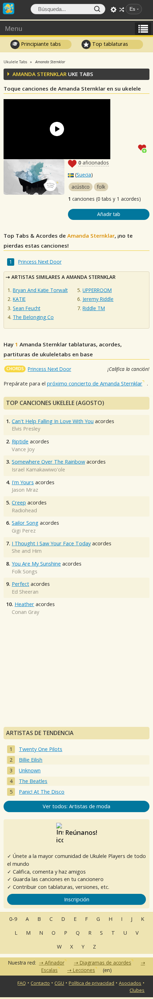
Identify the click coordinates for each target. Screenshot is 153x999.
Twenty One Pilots (40, 749)
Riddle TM (94, 308)
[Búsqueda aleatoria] (122, 9)
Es (132, 9)
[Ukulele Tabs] (8, 7)
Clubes (137, 990)
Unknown (30, 770)
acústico (81, 186)
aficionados (93, 162)
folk (101, 186)
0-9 (13, 919)
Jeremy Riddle (98, 299)
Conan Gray (25, 612)
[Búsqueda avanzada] (113, 9)
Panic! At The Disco (41, 791)
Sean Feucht (26, 308)
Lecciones (84, 970)
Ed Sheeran (25, 591)
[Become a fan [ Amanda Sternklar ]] (143, 148)
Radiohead (24, 510)
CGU (59, 983)
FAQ (21, 983)
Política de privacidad (91, 983)
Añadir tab (108, 214)
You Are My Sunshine (36, 563)
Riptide (20, 441)
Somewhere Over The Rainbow (48, 461)
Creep (19, 502)
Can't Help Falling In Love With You (53, 421)
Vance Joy (23, 449)
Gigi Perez (24, 530)
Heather (24, 604)
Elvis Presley (26, 428)
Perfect (20, 583)
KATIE (19, 299)
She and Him (27, 550)
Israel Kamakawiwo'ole (38, 469)
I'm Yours (23, 482)
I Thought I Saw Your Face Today (51, 543)
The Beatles (33, 781)
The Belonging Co (33, 317)
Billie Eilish (30, 759)
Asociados (130, 983)
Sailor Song (25, 522)
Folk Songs (24, 571)
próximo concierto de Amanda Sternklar (94, 383)
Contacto (40, 983)
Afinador (54, 962)
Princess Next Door (40, 261)
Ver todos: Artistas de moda (76, 806)
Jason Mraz (25, 489)
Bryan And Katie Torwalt (40, 290)
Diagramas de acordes (105, 962)
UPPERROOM (97, 290)
